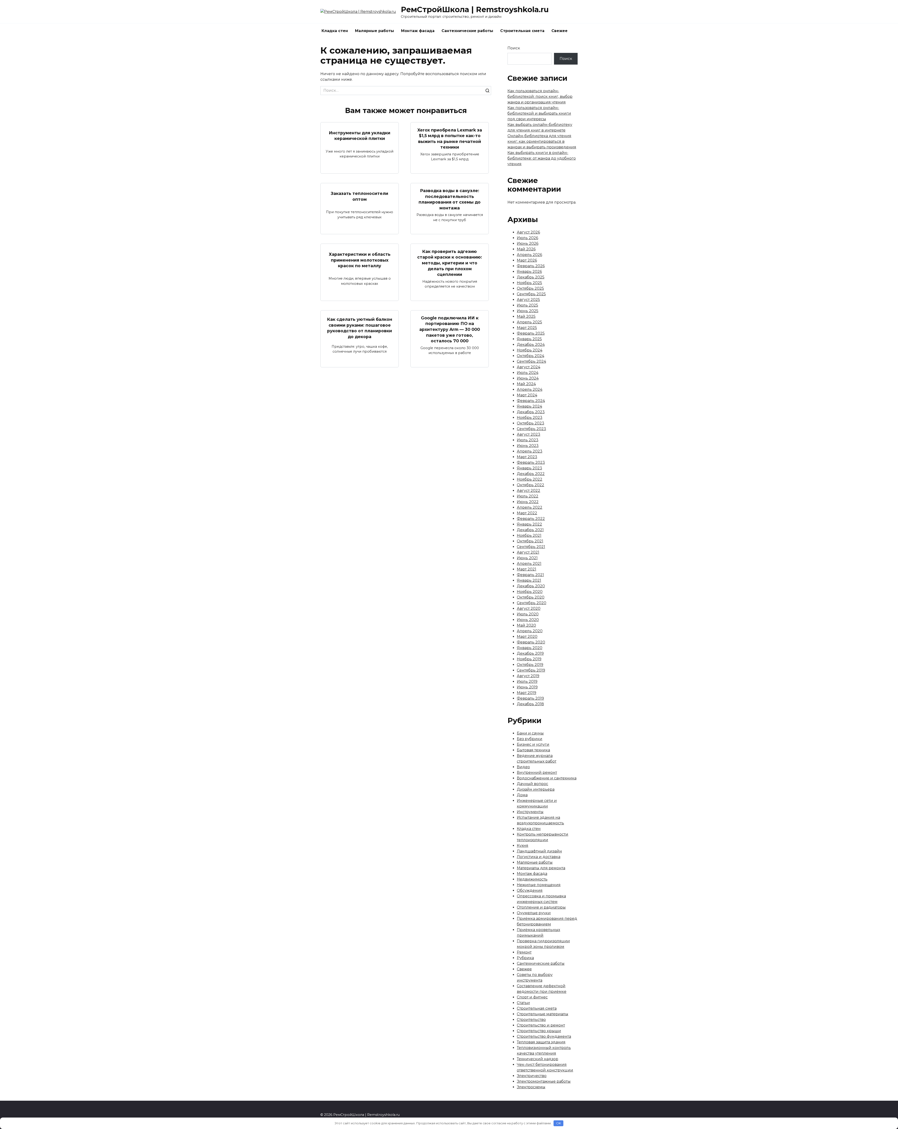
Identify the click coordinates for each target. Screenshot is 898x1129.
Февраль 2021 (530, 575)
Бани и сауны (530, 733)
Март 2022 (527, 513)
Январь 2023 (529, 468)
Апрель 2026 (529, 254)
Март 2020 (527, 636)
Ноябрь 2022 (529, 479)
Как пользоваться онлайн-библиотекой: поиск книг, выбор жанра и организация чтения (539, 96)
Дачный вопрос (532, 784)
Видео (523, 767)
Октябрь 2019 (530, 664)
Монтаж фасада (418, 31)
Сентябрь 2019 (531, 670)
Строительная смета (522, 31)
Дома (522, 795)
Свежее (559, 31)
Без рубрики (529, 739)
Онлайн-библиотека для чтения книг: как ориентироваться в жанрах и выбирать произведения (541, 141)
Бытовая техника (533, 750)
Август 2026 (528, 232)
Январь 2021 (529, 580)
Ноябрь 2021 (529, 535)
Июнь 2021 (527, 558)
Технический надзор (537, 1059)
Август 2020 (528, 608)
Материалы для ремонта (541, 868)
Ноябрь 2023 (529, 417)
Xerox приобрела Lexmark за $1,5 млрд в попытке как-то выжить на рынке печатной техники (449, 138)
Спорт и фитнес (532, 997)
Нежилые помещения (539, 885)
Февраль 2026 (531, 266)
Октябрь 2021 (530, 541)
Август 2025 (528, 299)
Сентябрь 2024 (531, 361)
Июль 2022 (527, 496)
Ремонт (524, 952)
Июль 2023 (527, 440)
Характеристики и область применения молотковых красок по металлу (360, 260)
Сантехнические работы (467, 31)
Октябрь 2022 (530, 485)
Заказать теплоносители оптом (359, 196)
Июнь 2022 (528, 502)
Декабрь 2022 (531, 473)
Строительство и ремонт (541, 1025)
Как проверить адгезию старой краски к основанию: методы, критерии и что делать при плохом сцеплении (449, 263)
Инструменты (530, 812)
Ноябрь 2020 (530, 591)
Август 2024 (528, 367)
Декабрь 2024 (531, 344)
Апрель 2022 (529, 507)
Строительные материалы (542, 1014)
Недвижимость (532, 879)
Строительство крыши (539, 1031)
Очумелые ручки (534, 913)
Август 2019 (528, 676)
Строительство (531, 1019)
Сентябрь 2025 (531, 294)
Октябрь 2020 (530, 597)
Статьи (523, 1003)
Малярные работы (374, 31)
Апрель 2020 (530, 631)
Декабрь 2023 (531, 412)
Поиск (513, 48)
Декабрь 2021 (530, 530)
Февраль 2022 (531, 518)
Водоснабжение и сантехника (546, 778)
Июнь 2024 (528, 378)
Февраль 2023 (531, 462)
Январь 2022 (529, 524)
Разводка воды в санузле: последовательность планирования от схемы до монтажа (450, 199)
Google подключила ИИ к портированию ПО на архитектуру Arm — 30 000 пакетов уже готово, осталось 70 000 (449, 329)
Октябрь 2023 (530, 423)
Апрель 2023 (529, 451)
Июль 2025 (527, 305)
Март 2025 (527, 327)
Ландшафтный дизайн (539, 851)
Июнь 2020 (528, 619)
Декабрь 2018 (530, 704)
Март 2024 (527, 395)
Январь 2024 (529, 406)
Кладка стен (335, 31)
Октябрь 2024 (530, 356)
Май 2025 (526, 316)
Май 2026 (526, 249)
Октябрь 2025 (530, 288)
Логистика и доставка (538, 857)
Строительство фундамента (544, 1036)
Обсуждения (530, 890)
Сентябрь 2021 (531, 546)
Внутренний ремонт (537, 772)
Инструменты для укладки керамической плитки (359, 135)
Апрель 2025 (529, 322)
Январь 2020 (529, 648)
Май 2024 (526, 384)
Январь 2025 (529, 339)
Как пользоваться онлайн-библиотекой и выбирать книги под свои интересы (539, 113)
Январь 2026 (529, 271)
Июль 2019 (527, 681)
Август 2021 (528, 552)
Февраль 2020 (531, 642)
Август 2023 (528, 434)
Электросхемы (531, 1087)
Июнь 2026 (527, 243)
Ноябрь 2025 (529, 283)
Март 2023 (527, 457)
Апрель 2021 (529, 563)
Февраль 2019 (530, 698)
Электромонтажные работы (544, 1081)
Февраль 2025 (531, 333)
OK (558, 1123)
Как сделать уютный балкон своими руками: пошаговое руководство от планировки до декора (359, 328)
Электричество (532, 1076)
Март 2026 (527, 260)
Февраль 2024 (531, 400)
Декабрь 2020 (531, 586)
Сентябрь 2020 (531, 603)
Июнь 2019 (527, 687)
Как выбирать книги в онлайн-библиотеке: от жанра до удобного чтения (541, 158)
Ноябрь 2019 (529, 659)
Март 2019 (526, 693)
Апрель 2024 (529, 389)
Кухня (522, 845)
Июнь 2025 (527, 311)
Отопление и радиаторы (541, 907)
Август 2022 (528, 490)
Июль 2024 (527, 372)
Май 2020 (526, 625)
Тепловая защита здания (541, 1042)
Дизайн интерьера (535, 789)
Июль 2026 (527, 238)
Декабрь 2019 (530, 653)
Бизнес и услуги (533, 744)
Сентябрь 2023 (531, 429)
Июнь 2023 (528, 445)
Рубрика (525, 958)
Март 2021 (526, 569)
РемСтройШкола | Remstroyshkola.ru (475, 9)
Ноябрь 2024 (529, 350)
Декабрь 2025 (530, 277)
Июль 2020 (528, 614)
